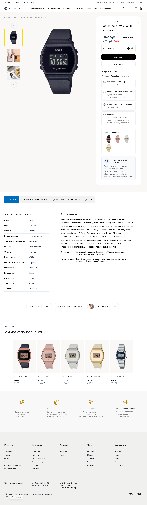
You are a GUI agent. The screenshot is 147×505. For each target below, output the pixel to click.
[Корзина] (141, 8)
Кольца (117, 458)
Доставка (120, 2)
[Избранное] (136, 8)
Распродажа (105, 8)
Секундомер (101, 252)
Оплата (7, 455)
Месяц (98, 254)
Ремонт (35, 465)
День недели (88, 254)
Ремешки (90, 465)
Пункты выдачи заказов (105, 2)
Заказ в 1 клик (118, 64)
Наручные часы (37, 8)
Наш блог (63, 451)
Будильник (90, 252)
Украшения (78, 8)
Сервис (140, 2)
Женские (90, 455)
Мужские (90, 451)
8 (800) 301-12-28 (40, 483)
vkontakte (131, 493)
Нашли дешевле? (129, 37)
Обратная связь (10, 469)
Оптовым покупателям (40, 462)
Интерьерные (54, 8)
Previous (14, 25)
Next (14, 85)
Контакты (130, 2)
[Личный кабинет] (130, 8)
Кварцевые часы (36, 236)
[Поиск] (124, 8)
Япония (32, 231)
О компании (36, 451)
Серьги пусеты (121, 465)
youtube (139, 493)
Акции (62, 455)
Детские (90, 458)
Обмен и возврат (11, 462)
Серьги (118, 462)
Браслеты (119, 451)
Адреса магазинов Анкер (68, 488)
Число (104, 254)
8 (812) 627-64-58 (68, 483)
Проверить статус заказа (14, 465)
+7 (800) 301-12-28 (28, 2)
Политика (36, 469)
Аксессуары (91, 8)
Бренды (66, 8)
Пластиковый (35, 246)
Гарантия (7, 458)
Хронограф (80, 252)
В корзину (118, 57)
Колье (117, 455)
